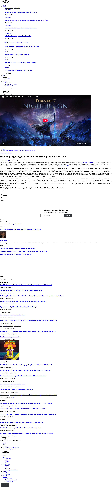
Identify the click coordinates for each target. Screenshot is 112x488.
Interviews (7, 78)
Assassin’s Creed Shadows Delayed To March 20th (11, 224)
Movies (7, 44)
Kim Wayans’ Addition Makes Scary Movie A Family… (21, 62)
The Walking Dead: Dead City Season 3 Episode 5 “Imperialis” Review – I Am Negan (25, 370)
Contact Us (5, 446)
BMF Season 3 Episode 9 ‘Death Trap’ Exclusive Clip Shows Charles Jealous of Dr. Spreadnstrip (28, 320)
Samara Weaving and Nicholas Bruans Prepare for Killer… (22, 46)
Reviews (4, 75)
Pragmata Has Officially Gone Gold (10, 326)
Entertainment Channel (11, 84)
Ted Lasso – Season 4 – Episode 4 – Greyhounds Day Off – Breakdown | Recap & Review (26, 433)
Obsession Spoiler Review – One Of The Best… (19, 70)
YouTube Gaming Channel (9, 449)
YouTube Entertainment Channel (11, 447)
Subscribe (67, 215)
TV (6, 467)
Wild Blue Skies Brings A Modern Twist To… (18, 36)
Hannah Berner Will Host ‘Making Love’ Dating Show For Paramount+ (21, 290)
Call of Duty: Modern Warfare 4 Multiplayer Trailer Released (15, 254)
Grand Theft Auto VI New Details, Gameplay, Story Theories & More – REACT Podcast (26, 285)
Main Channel (8, 82)
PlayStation (8, 9)
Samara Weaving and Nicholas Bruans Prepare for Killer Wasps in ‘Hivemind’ (23, 301)
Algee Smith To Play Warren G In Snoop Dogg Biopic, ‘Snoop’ (18, 307)
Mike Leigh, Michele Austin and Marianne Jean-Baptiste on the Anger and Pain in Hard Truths (20, 229)
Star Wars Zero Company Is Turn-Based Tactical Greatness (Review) (17, 248)
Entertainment (6, 41)
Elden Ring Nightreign (87, 162)
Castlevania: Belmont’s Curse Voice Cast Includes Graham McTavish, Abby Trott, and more (23, 251)
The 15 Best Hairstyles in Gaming (10, 337)
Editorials (5, 77)
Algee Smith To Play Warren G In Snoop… (17, 54)
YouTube (5, 81)
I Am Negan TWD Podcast (11, 470)
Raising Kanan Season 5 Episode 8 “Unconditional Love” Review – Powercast (23, 376)
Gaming (4, 6)
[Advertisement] (39, 265)
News (1, 153)
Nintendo (7, 461)
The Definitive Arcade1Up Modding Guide (12, 315)
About (4, 5)
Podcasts (5, 80)
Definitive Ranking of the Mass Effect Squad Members (16, 389)
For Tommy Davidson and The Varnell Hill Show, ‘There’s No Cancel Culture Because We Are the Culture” (31, 296)
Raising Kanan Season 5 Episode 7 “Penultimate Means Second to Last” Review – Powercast (28, 414)
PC (3, 153)
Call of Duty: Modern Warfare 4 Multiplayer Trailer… (21, 28)
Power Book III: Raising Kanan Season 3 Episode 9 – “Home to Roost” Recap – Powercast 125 (28, 331)
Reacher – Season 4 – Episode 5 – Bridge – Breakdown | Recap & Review (21, 422)
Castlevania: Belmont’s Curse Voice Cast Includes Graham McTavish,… (26, 20)
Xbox (11, 153)
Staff (4, 444)
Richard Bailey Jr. (5, 160)
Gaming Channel (9, 85)
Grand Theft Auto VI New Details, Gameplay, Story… (21, 12)
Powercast (7, 468)
